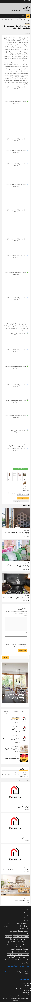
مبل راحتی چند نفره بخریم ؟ (12, 749)
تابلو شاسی (21, 929)
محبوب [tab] (15, 711)
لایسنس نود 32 (25, 990)
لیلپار (12, 944)
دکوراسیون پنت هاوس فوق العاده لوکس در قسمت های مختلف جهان (17, 493)
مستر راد (26, 949)
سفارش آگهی (26, 918)
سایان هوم (8, 936)
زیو (8, 934)
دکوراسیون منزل (24, 934)
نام (26, 633)
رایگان (27, 994)
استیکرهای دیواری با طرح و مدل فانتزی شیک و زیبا (16, 598)
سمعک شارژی (15, 729)
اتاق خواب (27, 23)
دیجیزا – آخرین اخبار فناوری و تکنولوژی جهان (18, 966)
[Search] (2, 16)
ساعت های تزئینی (24, 936)
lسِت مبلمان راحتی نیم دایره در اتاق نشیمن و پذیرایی (16, 923)
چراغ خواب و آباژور (16, 957)
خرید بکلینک (26, 983)
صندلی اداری (20, 942)
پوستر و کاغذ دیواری (23, 954)
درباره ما (27, 915)
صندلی (26, 942)
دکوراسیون (8, 929)
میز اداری (12, 949)
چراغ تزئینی (25, 957)
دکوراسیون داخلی (13, 931)
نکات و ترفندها (20, 691)
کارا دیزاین (26, 960)
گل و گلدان (6, 960)
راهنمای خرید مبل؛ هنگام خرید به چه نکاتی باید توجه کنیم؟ (15, 775)
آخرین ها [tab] (23, 711)
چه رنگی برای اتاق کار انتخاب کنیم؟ (14, 696)
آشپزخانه (18, 926)
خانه (29, 19)
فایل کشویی (25, 944)
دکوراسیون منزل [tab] (6, 712)
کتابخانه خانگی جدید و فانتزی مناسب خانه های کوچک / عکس (17, 533)
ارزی (5, 998)
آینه (12, 926)
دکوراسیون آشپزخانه (23, 931)
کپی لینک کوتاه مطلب (22, 498)
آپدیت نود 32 (26, 985)
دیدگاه (25, 615)
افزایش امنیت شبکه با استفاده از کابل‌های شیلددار (11, 739)
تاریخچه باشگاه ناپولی (14, 720)
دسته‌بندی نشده (15, 717)
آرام (23, 926)
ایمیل (25, 638)
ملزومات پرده (19, 949)
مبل (8, 944)
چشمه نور (8, 957)
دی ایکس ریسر (15, 934)
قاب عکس (18, 944)
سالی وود (16, 936)
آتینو (27, 926)
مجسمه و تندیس (8, 947)
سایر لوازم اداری (24, 939)
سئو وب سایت (26, 992)
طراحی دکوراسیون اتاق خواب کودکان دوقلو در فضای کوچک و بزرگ (17, 566)
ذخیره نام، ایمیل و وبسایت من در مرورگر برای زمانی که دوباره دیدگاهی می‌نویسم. (16, 645)
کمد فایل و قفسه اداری (16, 960)
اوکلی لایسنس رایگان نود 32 (22, 989)
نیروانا (19, 952)
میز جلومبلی (25, 952)
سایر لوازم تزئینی (15, 939)
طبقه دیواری (12, 942)
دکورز (26, 7)
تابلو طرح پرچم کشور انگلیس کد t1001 (16, 772)
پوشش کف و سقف (12, 954)
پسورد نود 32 (26, 987)
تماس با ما (26, 913)
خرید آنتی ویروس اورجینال (15, 996)
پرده (14, 952)
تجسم (15, 929)
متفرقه (15, 947)
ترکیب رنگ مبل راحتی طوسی (12, 758)
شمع (8, 939)
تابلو (27, 929)
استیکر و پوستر (6, 926)
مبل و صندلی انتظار (24, 947)
